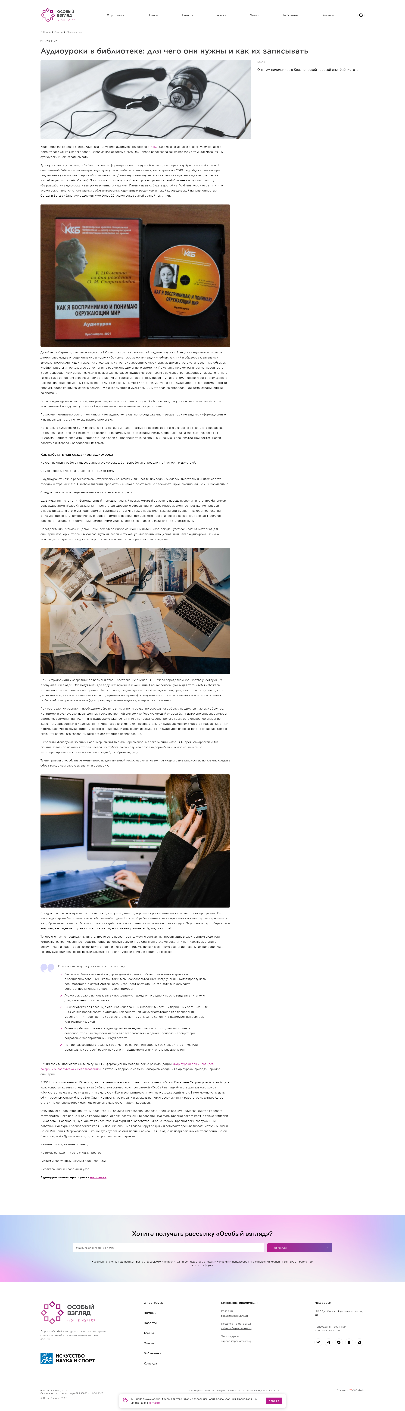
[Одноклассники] (349, 1342)
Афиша (221, 15)
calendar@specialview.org (236, 1328)
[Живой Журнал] (359, 1342)
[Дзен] (339, 1342)
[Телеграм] (328, 1342)
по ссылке (98, 1177)
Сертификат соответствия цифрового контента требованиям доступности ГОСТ (236, 1390)
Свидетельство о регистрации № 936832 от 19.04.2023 (71, 1393)
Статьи (254, 15)
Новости (187, 15)
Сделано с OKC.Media (350, 1390)
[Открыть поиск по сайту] (361, 15)
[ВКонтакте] (318, 1342)
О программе (115, 15)
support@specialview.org (236, 1341)
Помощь (153, 15)
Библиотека (291, 15)
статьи (153, 146)
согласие (154, 1402)
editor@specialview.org (235, 1315)
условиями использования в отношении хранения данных (255, 1261)
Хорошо (274, 1400)
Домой (47, 32)
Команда (328, 15)
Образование (74, 32)
